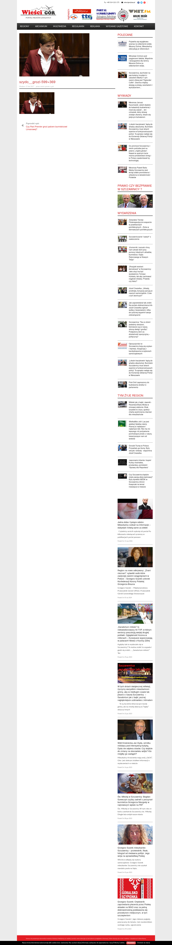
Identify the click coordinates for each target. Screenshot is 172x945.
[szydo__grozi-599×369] (67, 54)
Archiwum (41, 26)
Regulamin (78, 26)
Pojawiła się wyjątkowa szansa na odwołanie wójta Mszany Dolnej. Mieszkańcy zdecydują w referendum (140, 45)
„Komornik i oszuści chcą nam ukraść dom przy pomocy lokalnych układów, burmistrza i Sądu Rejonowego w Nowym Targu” (140, 253)
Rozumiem (131, 943)
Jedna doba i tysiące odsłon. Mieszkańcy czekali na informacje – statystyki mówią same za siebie (134, 524)
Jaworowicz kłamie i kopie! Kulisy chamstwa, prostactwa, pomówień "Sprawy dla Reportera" (140, 464)
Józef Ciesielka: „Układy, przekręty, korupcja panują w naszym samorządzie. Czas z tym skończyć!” (140, 292)
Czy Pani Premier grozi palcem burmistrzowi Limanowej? (46, 128)
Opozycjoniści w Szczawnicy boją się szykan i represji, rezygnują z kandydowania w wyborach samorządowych (140, 348)
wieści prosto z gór (47, 86)
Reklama (95, 26)
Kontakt (139, 26)
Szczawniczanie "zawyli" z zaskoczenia (140, 237)
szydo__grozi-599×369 (37, 81)
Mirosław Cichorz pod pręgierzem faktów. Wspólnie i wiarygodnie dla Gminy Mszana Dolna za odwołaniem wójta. (141, 61)
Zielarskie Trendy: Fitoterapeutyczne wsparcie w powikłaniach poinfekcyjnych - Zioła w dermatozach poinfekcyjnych (140, 224)
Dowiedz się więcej (143, 943)
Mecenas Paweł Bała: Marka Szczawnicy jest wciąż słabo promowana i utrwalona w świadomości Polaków (139, 172)
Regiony (24, 26)
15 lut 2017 (30, 86)
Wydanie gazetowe (117, 26)
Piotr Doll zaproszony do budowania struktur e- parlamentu (139, 385)
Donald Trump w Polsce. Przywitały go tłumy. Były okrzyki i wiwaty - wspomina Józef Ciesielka (140, 449)
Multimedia (59, 26)
